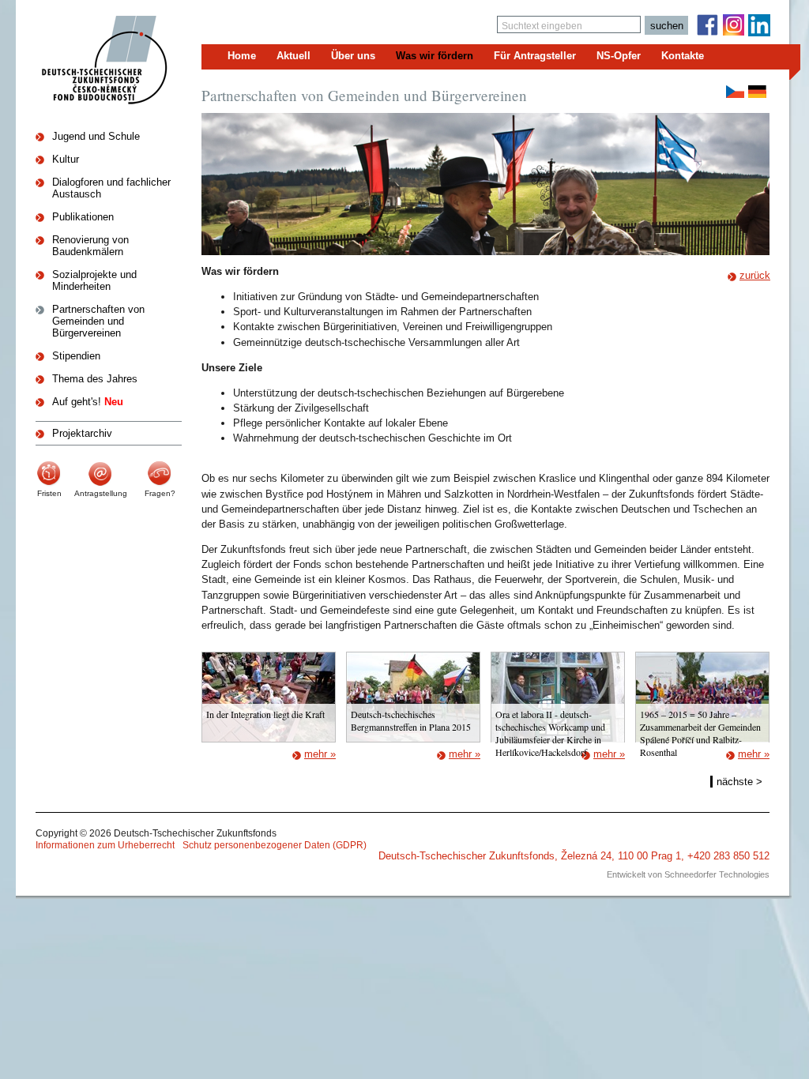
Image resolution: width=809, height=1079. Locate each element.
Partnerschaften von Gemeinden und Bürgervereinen (98, 321)
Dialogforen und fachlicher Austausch (111, 188)
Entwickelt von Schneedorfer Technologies (688, 874)
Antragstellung (100, 493)
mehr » (320, 754)
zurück (754, 275)
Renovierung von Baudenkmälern (90, 246)
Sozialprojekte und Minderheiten (94, 280)
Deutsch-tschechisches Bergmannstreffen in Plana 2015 (411, 720)
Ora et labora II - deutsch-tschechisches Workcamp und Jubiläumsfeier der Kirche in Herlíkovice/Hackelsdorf (550, 733)
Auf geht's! (87, 402)
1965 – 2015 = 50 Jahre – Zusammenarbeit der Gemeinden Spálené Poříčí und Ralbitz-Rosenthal (700, 733)
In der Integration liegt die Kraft (265, 714)
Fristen (49, 493)
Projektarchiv (82, 433)
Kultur (65, 159)
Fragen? (160, 493)
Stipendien (76, 356)
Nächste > (739, 782)
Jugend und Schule (96, 136)
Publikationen (83, 217)
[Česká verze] (735, 91)
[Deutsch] (757, 91)
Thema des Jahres (94, 379)
